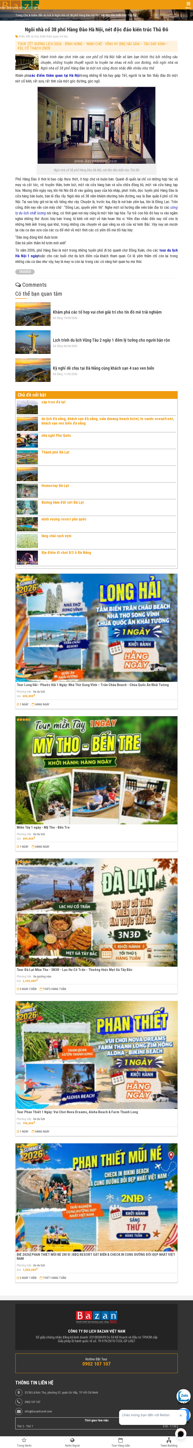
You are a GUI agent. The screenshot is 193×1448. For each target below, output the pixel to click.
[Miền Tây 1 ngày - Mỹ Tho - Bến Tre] (96, 770)
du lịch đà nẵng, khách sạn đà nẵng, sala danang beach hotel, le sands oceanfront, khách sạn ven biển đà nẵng (107, 421)
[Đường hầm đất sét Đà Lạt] (27, 507)
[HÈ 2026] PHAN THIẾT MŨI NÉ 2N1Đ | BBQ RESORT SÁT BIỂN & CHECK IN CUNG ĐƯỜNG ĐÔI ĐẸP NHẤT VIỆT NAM (96, 1256)
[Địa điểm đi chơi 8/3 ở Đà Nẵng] (27, 558)
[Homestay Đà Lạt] (27, 491)
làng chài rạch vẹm (56, 536)
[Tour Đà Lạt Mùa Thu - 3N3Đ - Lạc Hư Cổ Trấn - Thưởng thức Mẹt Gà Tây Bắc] (96, 913)
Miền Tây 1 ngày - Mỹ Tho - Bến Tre (43, 827)
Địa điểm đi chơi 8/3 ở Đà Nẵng (66, 552)
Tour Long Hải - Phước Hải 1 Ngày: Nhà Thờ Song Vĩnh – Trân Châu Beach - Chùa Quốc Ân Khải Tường (93, 685)
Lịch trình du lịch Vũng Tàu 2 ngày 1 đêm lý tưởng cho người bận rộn (111, 340)
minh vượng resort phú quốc (63, 519)
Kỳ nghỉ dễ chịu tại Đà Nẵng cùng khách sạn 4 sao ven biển (103, 368)
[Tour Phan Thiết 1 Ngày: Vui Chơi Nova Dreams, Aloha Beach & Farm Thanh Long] (96, 1055)
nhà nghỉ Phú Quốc (56, 435)
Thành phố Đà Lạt (55, 452)
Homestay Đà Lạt (55, 485)
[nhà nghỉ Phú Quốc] (27, 441)
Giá (19, 696)
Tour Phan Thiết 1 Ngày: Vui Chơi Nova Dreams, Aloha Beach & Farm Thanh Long (77, 1112)
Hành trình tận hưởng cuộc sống (19, 8)
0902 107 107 (32, 1402)
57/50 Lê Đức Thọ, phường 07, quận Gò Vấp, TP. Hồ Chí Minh (61, 1392)
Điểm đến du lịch (29, 36)
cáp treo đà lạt (53, 402)
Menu (188, 8)
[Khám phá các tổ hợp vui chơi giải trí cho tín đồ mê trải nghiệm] (33, 314)
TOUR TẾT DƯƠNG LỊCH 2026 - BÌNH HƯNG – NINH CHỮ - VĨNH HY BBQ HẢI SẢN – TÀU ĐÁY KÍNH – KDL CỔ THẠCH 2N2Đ (93, 46)
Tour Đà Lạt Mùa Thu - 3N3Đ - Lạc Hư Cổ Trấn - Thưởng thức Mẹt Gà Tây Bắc (75, 970)
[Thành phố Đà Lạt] (27, 457)
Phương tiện (24, 691)
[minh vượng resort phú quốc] (27, 524)
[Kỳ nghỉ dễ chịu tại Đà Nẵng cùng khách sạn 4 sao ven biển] (33, 370)
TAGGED (25, 272)
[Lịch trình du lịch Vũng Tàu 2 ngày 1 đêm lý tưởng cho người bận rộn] (33, 342)
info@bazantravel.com (38, 1411)
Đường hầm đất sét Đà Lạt (62, 502)
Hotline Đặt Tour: (96, 1359)
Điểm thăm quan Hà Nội (54, 36)
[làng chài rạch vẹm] (27, 541)
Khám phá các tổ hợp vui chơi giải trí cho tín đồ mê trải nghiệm (107, 312)
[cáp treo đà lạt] (27, 407)
